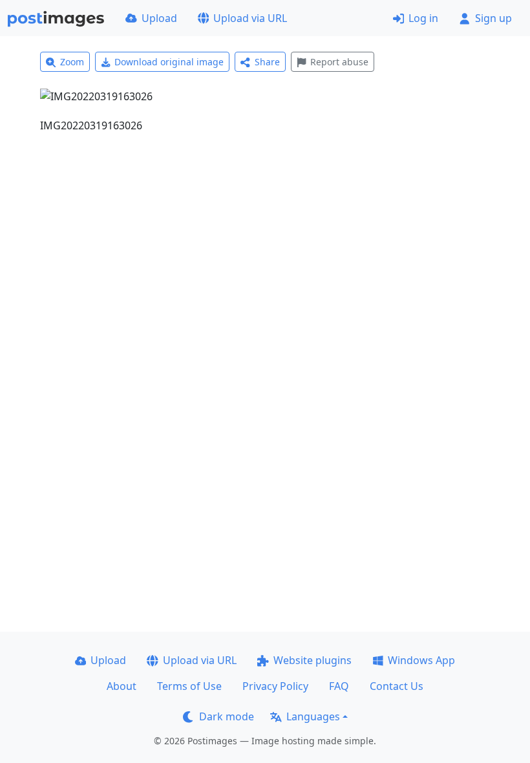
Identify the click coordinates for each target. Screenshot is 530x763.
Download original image (169, 62)
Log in (423, 18)
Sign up (493, 18)
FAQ (339, 686)
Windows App (421, 660)
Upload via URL (250, 18)
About (121, 686)
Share (267, 62)
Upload (159, 18)
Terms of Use (189, 686)
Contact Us (396, 686)
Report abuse (339, 62)
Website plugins (312, 660)
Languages (313, 716)
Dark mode (226, 716)
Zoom (72, 62)
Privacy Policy (275, 686)
